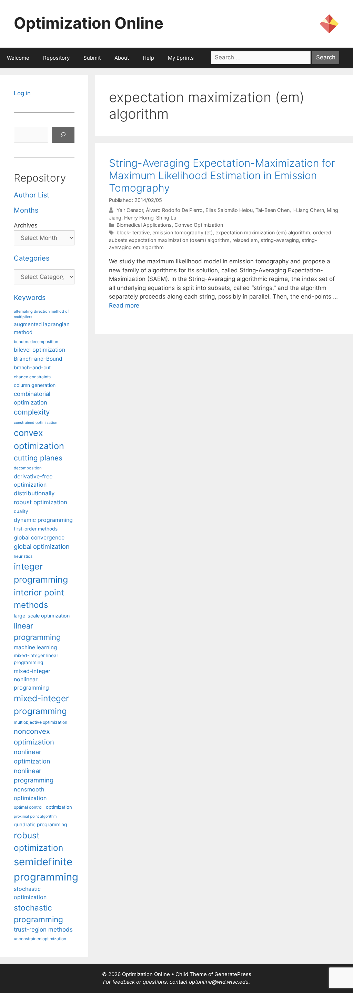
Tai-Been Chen (272, 210)
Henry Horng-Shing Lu (150, 218)
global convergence (39, 537)
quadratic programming (40, 824)
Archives (26, 225)
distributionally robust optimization (40, 497)
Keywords (30, 297)
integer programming (41, 573)
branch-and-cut (32, 367)
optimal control (28, 807)
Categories (31, 258)
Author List (31, 195)
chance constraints (32, 376)
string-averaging (280, 240)
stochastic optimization (30, 892)
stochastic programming (38, 913)
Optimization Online (88, 22)
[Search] (63, 135)
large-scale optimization (42, 616)
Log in (22, 93)
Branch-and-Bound (38, 359)
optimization (59, 807)
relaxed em (245, 240)
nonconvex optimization (34, 736)
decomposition (28, 468)
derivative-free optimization (33, 480)
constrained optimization (35, 422)
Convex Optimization (198, 225)
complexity (32, 412)
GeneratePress (232, 974)
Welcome (18, 58)
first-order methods (36, 529)
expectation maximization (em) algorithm (262, 232)
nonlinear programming (33, 775)
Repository (56, 58)
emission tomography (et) (182, 232)
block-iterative (133, 232)
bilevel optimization (39, 349)
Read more (124, 305)
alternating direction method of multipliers (41, 314)
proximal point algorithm (35, 816)
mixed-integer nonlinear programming (32, 679)
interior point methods (39, 598)
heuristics (23, 556)
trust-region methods (43, 929)
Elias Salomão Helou (229, 210)
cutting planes (38, 458)
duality (21, 511)
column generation (35, 385)
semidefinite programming (46, 869)
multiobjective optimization (40, 722)
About (121, 58)
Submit (92, 58)
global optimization (42, 546)
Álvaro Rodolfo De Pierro (174, 210)
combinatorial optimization (32, 398)
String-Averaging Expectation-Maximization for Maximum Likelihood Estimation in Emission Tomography (222, 175)
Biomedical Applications (144, 225)
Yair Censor (130, 210)
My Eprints (181, 58)
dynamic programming (43, 519)
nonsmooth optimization (30, 793)
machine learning (35, 647)
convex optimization (39, 439)
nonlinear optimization (32, 756)
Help (148, 58)
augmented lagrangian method (42, 328)
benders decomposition (36, 341)
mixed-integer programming (41, 704)
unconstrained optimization (40, 938)
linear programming (37, 631)
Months (26, 210)
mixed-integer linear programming (36, 659)
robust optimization (38, 841)
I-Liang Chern (308, 210)
